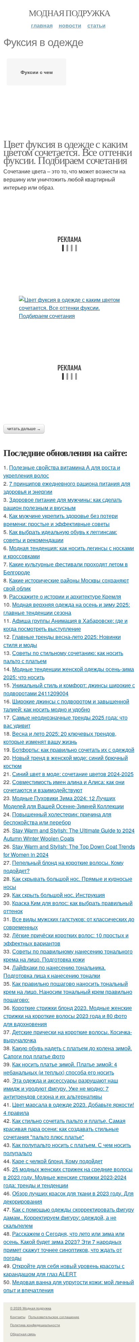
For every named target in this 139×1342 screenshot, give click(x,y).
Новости (70, 25)
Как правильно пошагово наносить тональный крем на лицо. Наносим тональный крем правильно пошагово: (67, 992)
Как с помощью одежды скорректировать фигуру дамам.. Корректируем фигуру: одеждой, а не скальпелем (68, 1217)
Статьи (96, 25)
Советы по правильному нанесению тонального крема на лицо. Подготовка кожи (68, 955)
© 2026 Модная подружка (30, 1308)
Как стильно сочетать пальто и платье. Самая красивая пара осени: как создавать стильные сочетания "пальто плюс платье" (64, 1129)
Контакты (17, 1316)
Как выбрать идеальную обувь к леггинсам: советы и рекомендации (60, 536)
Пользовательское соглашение (53, 1316)
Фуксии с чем (37, 72)
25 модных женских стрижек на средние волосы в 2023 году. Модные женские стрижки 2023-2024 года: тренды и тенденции (68, 1177)
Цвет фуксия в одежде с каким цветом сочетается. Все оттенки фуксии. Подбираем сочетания (67, 151)
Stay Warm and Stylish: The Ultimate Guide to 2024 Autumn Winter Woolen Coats (69, 834)
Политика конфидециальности (35, 1325)
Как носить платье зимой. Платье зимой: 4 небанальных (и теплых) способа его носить (60, 1068)
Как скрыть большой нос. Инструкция (58, 895)
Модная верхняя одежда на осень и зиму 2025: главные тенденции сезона (66, 608)
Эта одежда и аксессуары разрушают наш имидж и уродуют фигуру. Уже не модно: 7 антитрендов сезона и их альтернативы (60, 1088)
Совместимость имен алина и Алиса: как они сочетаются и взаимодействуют (63, 786)
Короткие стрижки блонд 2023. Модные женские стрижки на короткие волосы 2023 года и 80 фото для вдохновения (67, 1016)
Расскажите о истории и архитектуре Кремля (65, 596)
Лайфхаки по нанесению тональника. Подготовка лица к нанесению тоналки (54, 971)
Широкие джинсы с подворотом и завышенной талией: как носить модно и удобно (66, 705)
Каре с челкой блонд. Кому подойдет (57, 1161)
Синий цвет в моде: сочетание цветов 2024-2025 (73, 774)
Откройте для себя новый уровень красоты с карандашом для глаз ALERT (63, 1270)
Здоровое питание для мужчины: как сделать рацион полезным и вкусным (62, 504)
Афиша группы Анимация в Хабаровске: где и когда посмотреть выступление (65, 625)
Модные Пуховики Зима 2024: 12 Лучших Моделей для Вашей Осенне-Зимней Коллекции (63, 802)
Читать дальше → (24, 428)
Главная (42, 25)
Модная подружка (69, 12)
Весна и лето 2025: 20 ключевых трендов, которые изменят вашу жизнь (59, 737)
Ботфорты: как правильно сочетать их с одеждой (73, 750)
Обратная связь (23, 1334)
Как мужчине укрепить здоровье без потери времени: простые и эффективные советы (60, 520)
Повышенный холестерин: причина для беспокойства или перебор (57, 818)
